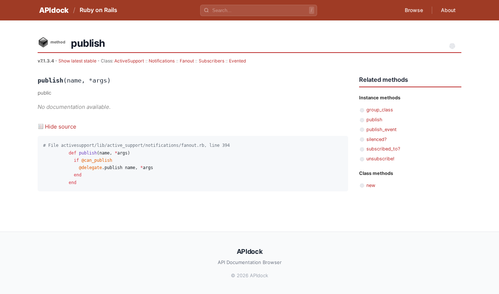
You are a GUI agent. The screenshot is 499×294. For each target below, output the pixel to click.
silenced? (376, 139)
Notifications (162, 61)
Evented (237, 61)
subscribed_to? (383, 149)
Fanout (187, 61)
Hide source (60, 126)
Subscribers (211, 61)
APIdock (54, 10)
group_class (379, 109)
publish (374, 119)
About (448, 10)
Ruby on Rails (98, 10)
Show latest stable (78, 61)
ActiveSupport (129, 61)
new (370, 185)
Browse (414, 10)
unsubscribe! (380, 158)
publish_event (381, 129)
